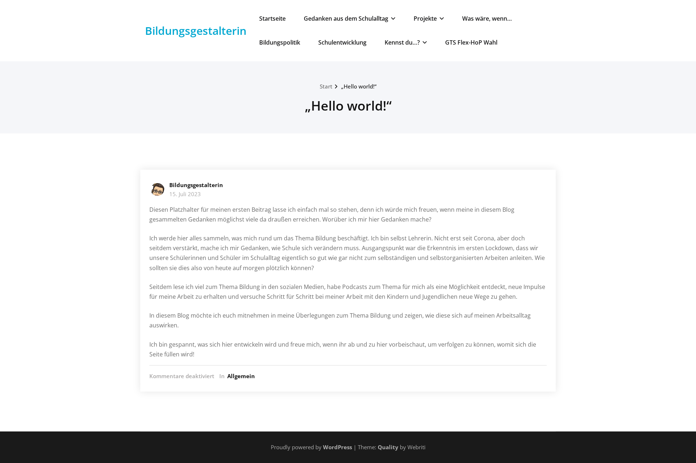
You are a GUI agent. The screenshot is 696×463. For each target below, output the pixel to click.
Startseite (272, 18)
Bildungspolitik (279, 42)
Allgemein (241, 376)
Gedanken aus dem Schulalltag (346, 18)
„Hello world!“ (359, 86)
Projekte (425, 18)
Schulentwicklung (342, 42)
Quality (388, 447)
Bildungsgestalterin (195, 30)
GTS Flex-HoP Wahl (471, 42)
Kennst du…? (402, 42)
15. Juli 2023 (185, 194)
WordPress (337, 447)
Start (326, 86)
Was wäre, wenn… (487, 18)
